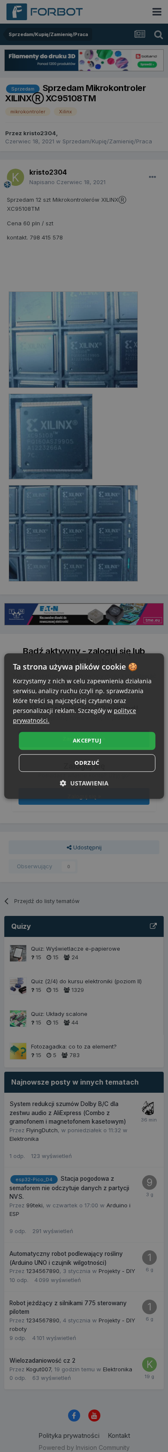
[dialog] (84, 726)
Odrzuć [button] (87, 763)
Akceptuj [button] (87, 741)
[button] (84, 783)
